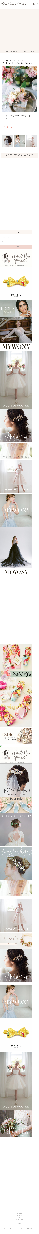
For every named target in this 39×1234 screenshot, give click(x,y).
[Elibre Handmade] (16, 941)
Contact (19, 1213)
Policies (19, 1215)
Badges (19, 1223)
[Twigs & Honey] (16, 863)
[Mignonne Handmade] (16, 451)
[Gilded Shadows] (7, 141)
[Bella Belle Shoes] (16, 805)
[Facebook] (4, 127)
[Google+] (16, 127)
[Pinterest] (7, 127)
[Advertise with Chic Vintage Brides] (16, 258)
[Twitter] (11, 127)
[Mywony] (19, 141)
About (19, 1211)
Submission (19, 1219)
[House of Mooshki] (16, 380)
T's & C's (19, 1217)
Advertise (19, 1221)
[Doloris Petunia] (16, 829)
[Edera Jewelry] (16, 308)
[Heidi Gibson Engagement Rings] (16, 736)
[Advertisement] (19, 30)
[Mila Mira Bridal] (16, 1123)
